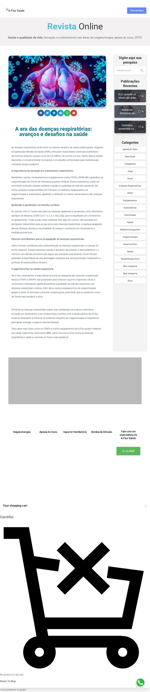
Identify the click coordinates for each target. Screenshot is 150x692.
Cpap (130, 171)
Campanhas (130, 164)
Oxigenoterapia (130, 237)
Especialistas (130, 208)
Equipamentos (130, 200)
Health (130, 222)
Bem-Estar (130, 156)
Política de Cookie (98, 689)
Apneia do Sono (130, 149)
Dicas (130, 178)
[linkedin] (139, 3)
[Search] (120, 10)
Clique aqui (111, 492)
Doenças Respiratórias (130, 186)
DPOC (130, 193)
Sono (130, 281)
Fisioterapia (130, 215)
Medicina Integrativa (130, 229)
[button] (41, 113)
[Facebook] (129, 3)
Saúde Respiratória (130, 259)
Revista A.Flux (130, 244)
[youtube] (134, 3)
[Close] (109, 689)
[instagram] (144, 3)
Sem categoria (130, 266)
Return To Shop (8, 681)
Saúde (130, 251)
